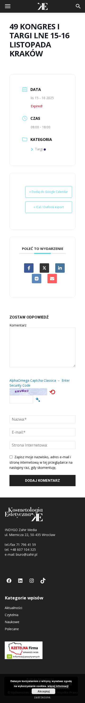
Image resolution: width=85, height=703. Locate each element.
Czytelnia (11, 615)
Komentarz (17, 325)
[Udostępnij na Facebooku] (29, 268)
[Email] (52, 278)
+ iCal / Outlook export (49, 207)
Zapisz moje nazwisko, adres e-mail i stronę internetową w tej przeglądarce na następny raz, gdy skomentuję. (40, 462)
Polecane (12, 629)
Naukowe (12, 622)
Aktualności (13, 608)
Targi (39, 149)
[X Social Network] (44, 268)
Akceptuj (44, 691)
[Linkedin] (60, 268)
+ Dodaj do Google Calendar (48, 192)
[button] (7, 6)
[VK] (36, 278)
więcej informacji (57, 686)
